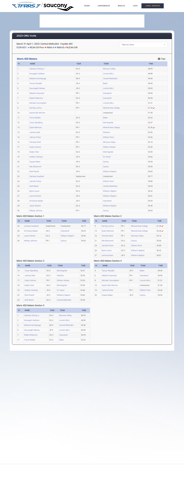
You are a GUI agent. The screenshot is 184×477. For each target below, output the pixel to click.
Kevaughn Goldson (37, 74)
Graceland (107, 93)
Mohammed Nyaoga (37, 78)
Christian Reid (35, 142)
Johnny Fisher (35, 137)
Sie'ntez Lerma (35, 108)
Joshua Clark (34, 132)
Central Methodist (110, 78)
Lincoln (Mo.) (108, 74)
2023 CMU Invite (26, 36)
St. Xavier (107, 157)
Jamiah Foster (35, 181)
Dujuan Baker (34, 162)
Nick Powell (34, 171)
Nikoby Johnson (35, 211)
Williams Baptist (109, 171)
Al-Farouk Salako (36, 201)
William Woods (109, 147)
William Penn (108, 137)
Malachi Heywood (36, 93)
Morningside (108, 122)
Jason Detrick (35, 206)
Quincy (106, 162)
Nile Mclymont (35, 166)
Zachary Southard (36, 176)
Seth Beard (33, 186)
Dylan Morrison (35, 127)
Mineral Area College (111, 108)
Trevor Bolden (35, 118)
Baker (105, 83)
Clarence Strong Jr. (37, 69)
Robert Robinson (36, 98)
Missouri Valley (109, 69)
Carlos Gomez (35, 147)
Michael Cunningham (38, 103)
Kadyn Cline (34, 152)
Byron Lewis (34, 191)
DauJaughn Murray (37, 88)
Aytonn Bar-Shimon (37, 113)
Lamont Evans (35, 196)
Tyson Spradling (36, 122)
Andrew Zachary (36, 157)
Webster (106, 132)
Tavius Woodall (35, 83)
